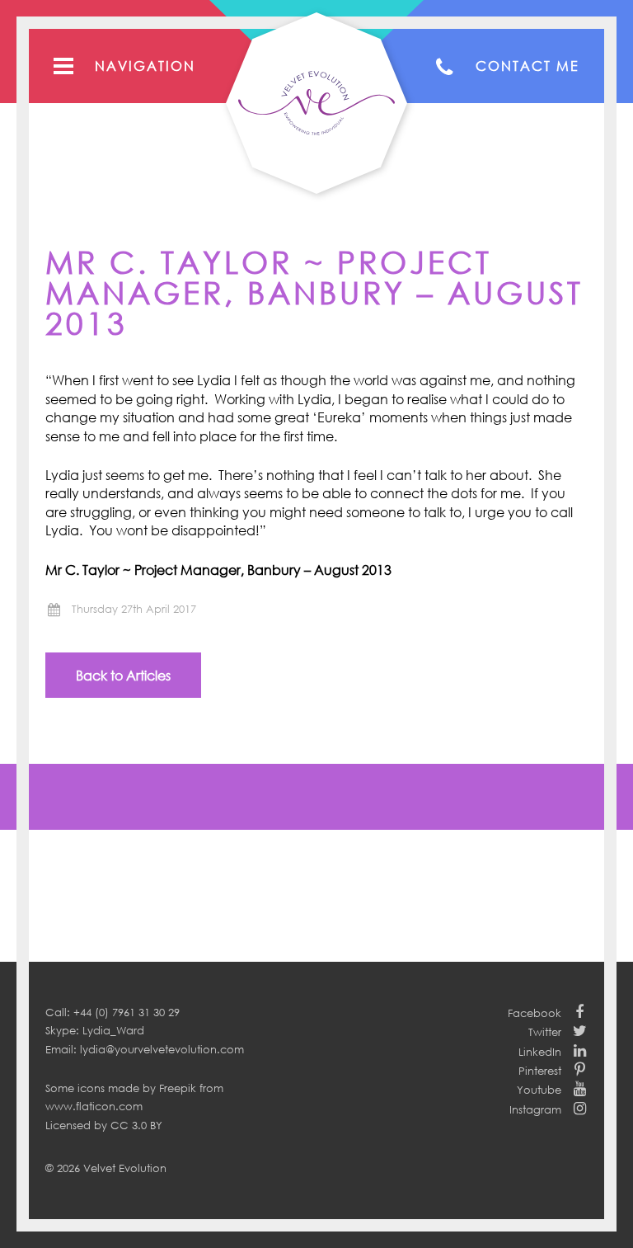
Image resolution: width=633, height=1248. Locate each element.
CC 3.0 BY (136, 1125)
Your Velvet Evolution (316, 103)
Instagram (535, 1109)
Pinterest (539, 1070)
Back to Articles (123, 675)
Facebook (534, 1013)
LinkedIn (539, 1051)
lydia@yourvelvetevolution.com (162, 1049)
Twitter (544, 1031)
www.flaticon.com (94, 1106)
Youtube (539, 1089)
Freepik (177, 1088)
